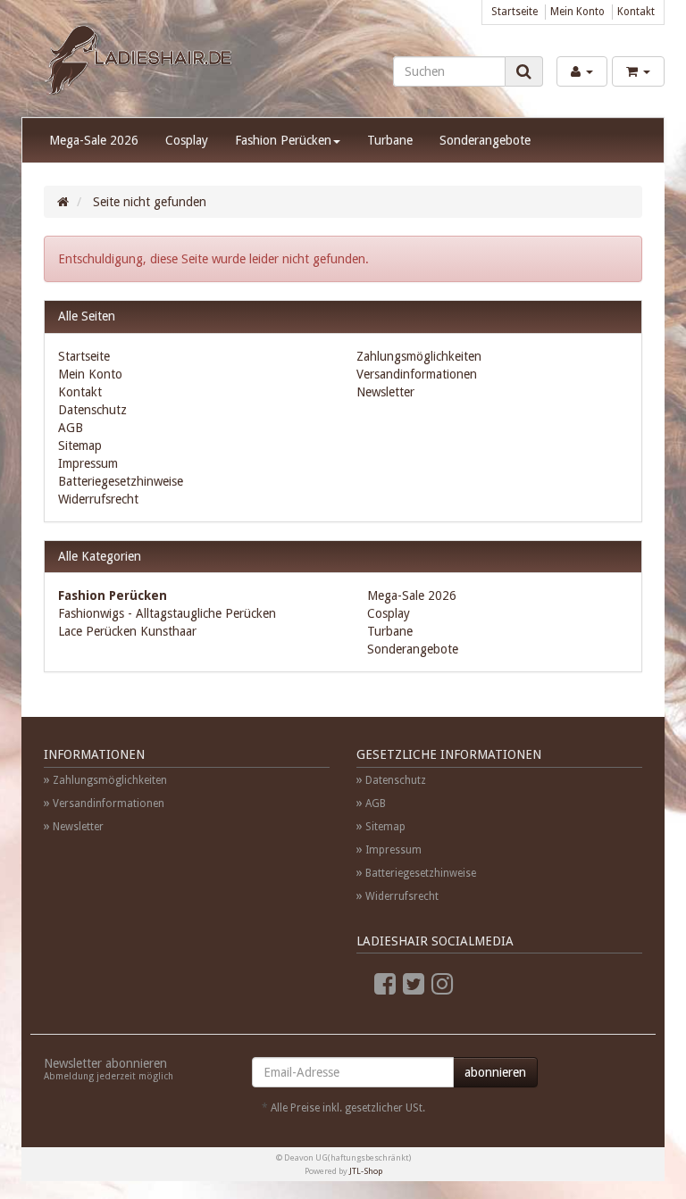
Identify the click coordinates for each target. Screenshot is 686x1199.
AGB (70, 427)
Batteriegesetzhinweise (120, 481)
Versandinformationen (416, 374)
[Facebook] (385, 984)
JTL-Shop (365, 1171)
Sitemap (80, 445)
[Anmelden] (581, 71)
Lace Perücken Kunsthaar (127, 631)
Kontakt (636, 11)
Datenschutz (92, 410)
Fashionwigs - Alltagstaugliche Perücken (167, 613)
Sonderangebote (485, 140)
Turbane (390, 140)
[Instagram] (442, 984)
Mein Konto (577, 11)
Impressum (88, 463)
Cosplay (186, 140)
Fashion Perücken (283, 140)
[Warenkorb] (638, 71)
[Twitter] (413, 984)
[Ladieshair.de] (138, 62)
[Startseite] (63, 202)
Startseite (514, 11)
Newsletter (385, 392)
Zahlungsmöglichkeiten (418, 356)
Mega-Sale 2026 (93, 140)
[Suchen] (523, 71)
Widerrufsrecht (98, 499)
